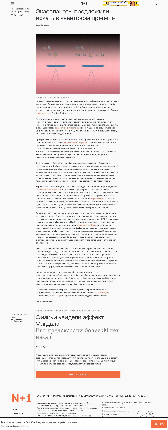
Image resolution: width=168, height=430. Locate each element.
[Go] (12, 3)
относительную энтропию (48, 189)
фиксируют (103, 292)
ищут (59, 295)
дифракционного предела (76, 142)
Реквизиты (106, 417)
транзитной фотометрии (66, 128)
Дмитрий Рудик (41, 347)
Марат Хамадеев (42, 25)
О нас (15, 409)
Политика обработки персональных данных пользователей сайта (126, 403)
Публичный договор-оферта (113, 407)
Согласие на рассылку (111, 414)
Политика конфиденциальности (14, 426)
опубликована (42, 113)
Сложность (18, 413)
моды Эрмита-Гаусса (87, 225)
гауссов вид (97, 198)
